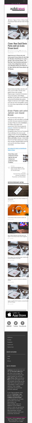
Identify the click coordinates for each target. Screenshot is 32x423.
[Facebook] (16, 3)
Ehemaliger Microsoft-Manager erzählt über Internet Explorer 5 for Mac (18, 258)
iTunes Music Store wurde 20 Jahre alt (17, 217)
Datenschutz (10, 347)
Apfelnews (10, 337)
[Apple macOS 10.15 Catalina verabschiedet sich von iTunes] (18, 291)
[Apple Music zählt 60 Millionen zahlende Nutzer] (18, 269)
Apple (8, 356)
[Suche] (24, 1)
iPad (8, 358)
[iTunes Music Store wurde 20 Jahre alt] (18, 209)
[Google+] (14, 3)
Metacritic (10, 127)
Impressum (10, 344)
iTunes (12, 52)
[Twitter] (17, 3)
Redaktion (9, 342)
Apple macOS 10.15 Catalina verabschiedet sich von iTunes (18, 301)
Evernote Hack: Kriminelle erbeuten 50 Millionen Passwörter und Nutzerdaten (19, 174)
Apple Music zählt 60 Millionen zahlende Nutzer (17, 279)
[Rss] (12, 3)
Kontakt (9, 339)
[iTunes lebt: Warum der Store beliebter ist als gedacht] (18, 190)
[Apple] (19, 3)
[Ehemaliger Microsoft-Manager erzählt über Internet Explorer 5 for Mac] (18, 248)
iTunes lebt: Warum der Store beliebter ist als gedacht (17, 199)
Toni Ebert (17, 50)
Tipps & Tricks (16, 20)
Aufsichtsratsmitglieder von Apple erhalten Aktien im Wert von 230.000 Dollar (18, 168)
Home (10, 20)
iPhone (9, 361)
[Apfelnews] (17, 9)
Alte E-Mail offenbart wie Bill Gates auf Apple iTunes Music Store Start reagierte (17, 236)
